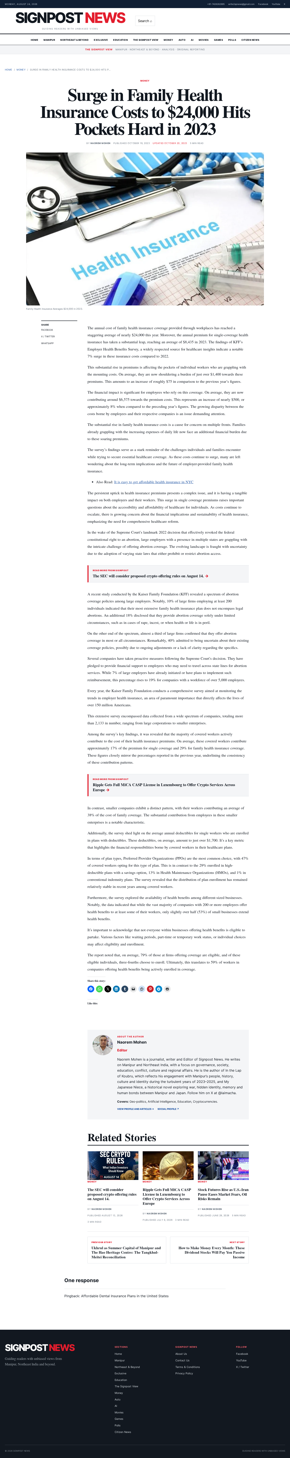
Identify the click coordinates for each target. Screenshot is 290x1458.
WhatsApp (47, 343)
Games (218, 39)
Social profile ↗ (168, 1109)
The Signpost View (145, 39)
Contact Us (182, 1360)
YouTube (276, 4)
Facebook (263, 4)
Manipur (49, 39)
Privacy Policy (184, 1373)
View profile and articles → (135, 1109)
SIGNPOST (70, 17)
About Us (181, 1353)
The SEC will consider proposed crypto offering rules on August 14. (151, 575)
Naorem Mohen (100, 143)
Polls (232, 39)
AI (192, 39)
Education (120, 39)
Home (34, 39)
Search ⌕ (145, 21)
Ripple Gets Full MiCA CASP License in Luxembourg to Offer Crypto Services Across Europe (164, 787)
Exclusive (101, 39)
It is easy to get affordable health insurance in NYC (153, 481)
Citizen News (250, 39)
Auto (182, 39)
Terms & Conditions (187, 1367)
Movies (204, 39)
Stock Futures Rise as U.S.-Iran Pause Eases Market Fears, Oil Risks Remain (223, 1194)
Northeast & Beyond (74, 39)
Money (168, 39)
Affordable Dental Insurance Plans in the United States (125, 1296)
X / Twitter (48, 336)
